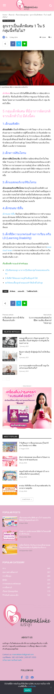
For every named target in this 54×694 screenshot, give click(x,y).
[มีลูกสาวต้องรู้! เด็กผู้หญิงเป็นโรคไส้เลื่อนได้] (10, 356)
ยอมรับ (27, 690)
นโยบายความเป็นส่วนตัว (12, 660)
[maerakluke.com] (27, 616)
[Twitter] (18, 43)
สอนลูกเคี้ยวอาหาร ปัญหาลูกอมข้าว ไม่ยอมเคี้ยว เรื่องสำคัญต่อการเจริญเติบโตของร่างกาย (34, 340)
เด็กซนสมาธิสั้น (9, 214)
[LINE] (24, 43)
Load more (26, 499)
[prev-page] (4, 379)
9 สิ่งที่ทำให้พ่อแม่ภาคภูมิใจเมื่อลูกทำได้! (21, 278)
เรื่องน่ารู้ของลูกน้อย (22, 15)
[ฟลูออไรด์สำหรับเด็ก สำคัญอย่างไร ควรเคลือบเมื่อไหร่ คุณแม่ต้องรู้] (10, 475)
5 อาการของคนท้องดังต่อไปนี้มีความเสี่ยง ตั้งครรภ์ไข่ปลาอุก (40, 320)
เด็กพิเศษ (12, 291)
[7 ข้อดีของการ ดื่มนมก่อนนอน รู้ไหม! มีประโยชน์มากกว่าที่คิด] (10, 447)
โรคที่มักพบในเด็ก (32, 291)
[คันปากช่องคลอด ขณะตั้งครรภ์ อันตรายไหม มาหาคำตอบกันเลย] (10, 461)
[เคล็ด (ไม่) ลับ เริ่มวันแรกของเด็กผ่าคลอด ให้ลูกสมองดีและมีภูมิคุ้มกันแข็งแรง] (10, 549)
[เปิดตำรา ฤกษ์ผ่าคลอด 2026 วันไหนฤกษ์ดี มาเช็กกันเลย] (10, 535)
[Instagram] (27, 677)
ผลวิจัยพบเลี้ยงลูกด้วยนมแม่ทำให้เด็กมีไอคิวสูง (24, 283)
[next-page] (8, 379)
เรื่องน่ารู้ (11, 15)
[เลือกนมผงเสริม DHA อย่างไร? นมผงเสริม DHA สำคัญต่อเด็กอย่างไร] (10, 521)
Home (5, 15)
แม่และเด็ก (21, 291)
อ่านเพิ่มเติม (32, 686)
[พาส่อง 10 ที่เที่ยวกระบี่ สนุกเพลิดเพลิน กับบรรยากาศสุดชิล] (10, 489)
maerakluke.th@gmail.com (23, 654)
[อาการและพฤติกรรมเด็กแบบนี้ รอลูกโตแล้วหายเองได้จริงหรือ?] (10, 369)
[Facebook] (12, 43)
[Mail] (32, 677)
